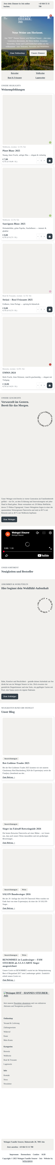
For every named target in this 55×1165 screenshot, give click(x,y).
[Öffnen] (5, 17)
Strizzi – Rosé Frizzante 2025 (18, 299)
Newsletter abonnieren (22, 1003)
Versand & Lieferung (11, 1023)
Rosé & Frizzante (15, 78)
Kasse (6, 1036)
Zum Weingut (9, 519)
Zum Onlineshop (17, 53)
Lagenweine (40, 78)
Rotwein (7, 1051)
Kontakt (7, 1075)
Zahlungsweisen (10, 1027)
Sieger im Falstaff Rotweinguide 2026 (22, 828)
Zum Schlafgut (9, 696)
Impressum (14, 1154)
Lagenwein (8, 1064)
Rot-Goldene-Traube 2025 (16, 763)
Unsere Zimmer (38, 53)
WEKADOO (27, 1161)
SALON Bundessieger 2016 (17, 894)
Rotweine (14, 73)
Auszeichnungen (10, 759)
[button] (49, 160)
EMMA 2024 (9, 372)
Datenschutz (26, 1154)
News (6, 1080)
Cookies (36, 1154)
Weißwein (7, 1056)
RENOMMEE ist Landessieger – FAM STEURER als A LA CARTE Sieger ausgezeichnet (22, 962)
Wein (24, 890)
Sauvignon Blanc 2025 (14, 223)
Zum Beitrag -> (9, 777)
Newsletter (8, 1084)
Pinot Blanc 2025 (11, 150)
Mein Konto (8, 1040)
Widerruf (7, 1032)
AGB (43, 1154)
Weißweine (40, 73)
